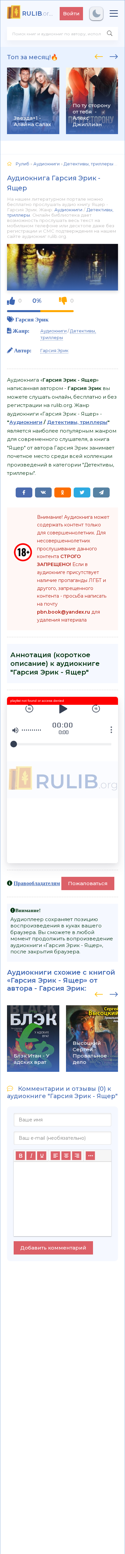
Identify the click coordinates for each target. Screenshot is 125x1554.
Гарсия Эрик (32, 319)
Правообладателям (37, 883)
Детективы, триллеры (77, 422)
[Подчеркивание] (41, 1155)
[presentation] (99, 55)
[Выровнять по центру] (66, 1155)
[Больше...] (90, 1155)
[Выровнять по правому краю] (76, 1155)
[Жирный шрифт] (20, 1155)
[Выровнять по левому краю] (55, 1155)
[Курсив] (31, 1155)
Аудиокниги (68, 209)
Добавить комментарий (53, 1248)
